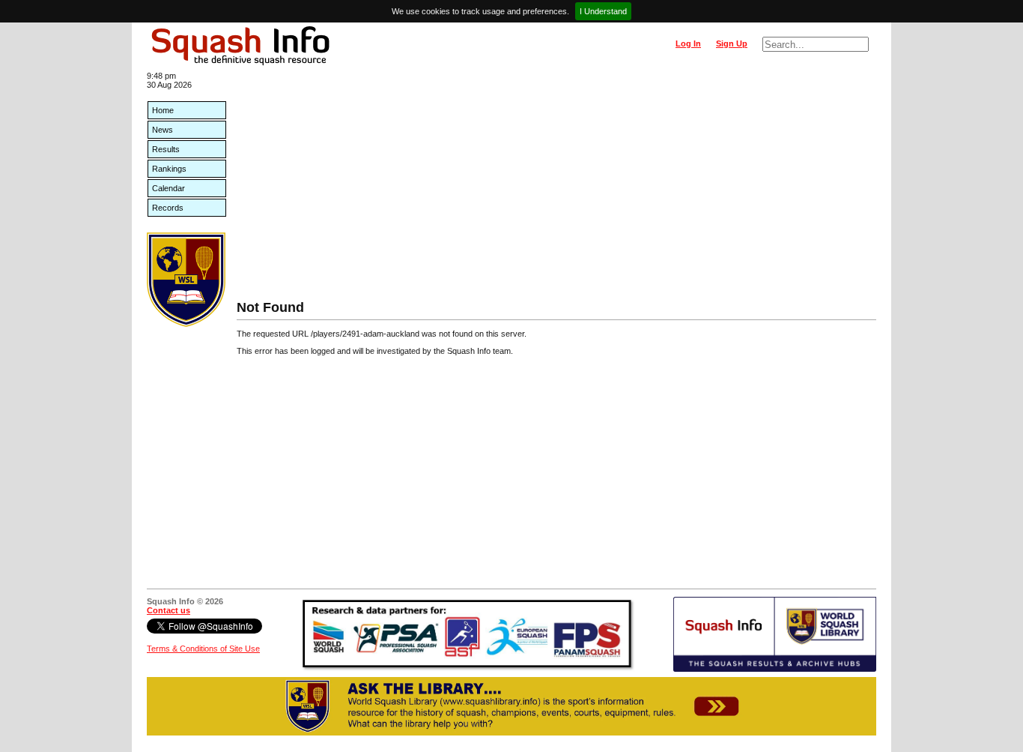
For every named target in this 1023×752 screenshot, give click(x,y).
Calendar (168, 188)
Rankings (169, 168)
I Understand (603, 11)
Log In (688, 43)
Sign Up (731, 43)
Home (163, 110)
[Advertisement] (556, 187)
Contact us (168, 610)
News (162, 129)
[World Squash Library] (186, 323)
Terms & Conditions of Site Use (203, 648)
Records (167, 207)
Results (166, 149)
